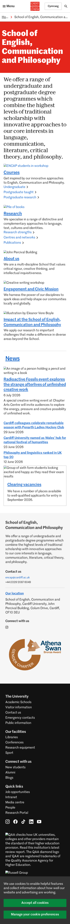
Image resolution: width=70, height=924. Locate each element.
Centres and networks (19, 237)
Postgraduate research (20, 197)
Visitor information (18, 707)
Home (6, 17)
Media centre (14, 802)
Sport (9, 752)
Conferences (14, 742)
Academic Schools (18, 702)
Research (13, 214)
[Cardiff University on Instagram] (7, 821)
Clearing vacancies (24, 485)
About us (11, 259)
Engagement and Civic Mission (31, 289)
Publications (12, 242)
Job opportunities (17, 792)
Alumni (10, 772)
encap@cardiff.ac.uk (17, 577)
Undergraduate (14, 187)
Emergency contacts (20, 717)
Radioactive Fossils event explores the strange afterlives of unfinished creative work (35, 385)
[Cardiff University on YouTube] (39, 821)
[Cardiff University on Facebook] (15, 821)
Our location (14, 593)
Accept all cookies (35, 902)
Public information (18, 723)
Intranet (11, 797)
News (12, 359)
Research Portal (16, 812)
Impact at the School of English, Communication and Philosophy (32, 322)
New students (15, 767)
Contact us (13, 712)
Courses (12, 172)
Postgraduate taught (19, 192)
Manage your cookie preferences (35, 914)
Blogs (9, 777)
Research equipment (20, 747)
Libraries (11, 737)
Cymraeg (53, 6)
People (10, 807)
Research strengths (18, 232)
